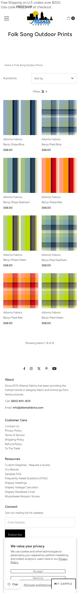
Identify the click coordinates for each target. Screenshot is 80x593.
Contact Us (12, 426)
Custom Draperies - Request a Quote (27, 465)
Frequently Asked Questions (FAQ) (26, 478)
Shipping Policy (14, 439)
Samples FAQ (13, 474)
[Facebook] (24, 368)
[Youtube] (54, 368)
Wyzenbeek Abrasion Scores (22, 496)
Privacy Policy (13, 430)
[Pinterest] (46, 368)
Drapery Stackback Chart (20, 491)
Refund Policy (13, 444)
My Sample (63, 584)
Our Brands (12, 469)
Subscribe (15, 534)
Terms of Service (15, 435)
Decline (38, 578)
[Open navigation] (6, 18)
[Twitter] (39, 368)
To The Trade (12, 448)
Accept (38, 571)
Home (8, 65)
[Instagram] (31, 368)
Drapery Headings (16, 482)
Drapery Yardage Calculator (21, 487)
